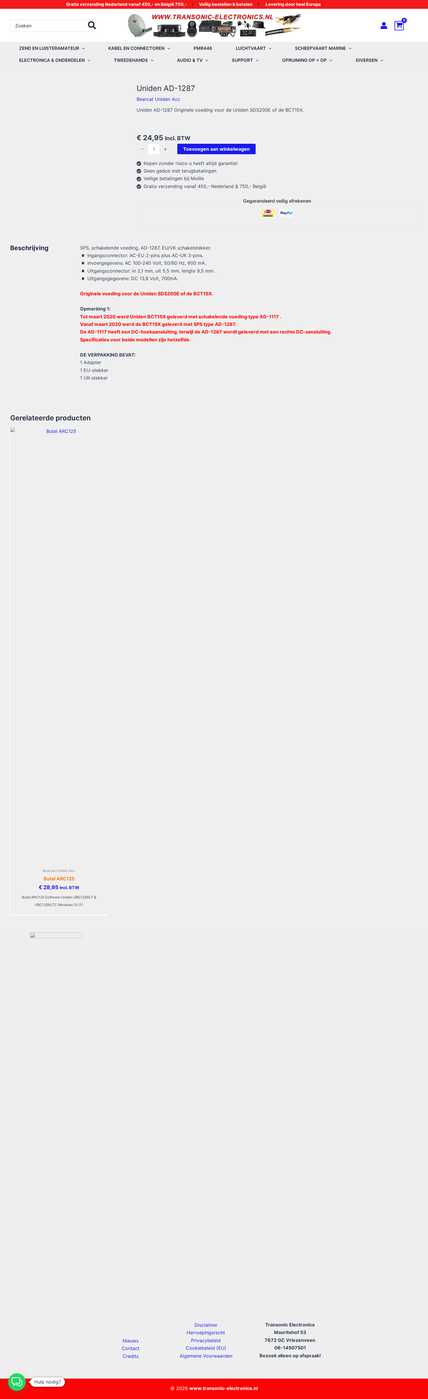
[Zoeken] (92, 25)
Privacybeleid (206, 1340)
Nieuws (131, 1341)
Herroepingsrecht (206, 1332)
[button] (82, 48)
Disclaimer (205, 1325)
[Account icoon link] (384, 25)
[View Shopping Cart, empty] (406, 25)
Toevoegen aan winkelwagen (216, 149)
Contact (130, 1348)
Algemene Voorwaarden (206, 1356)
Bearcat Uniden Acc (158, 99)
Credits (131, 1356)
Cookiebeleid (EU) (206, 1348)
